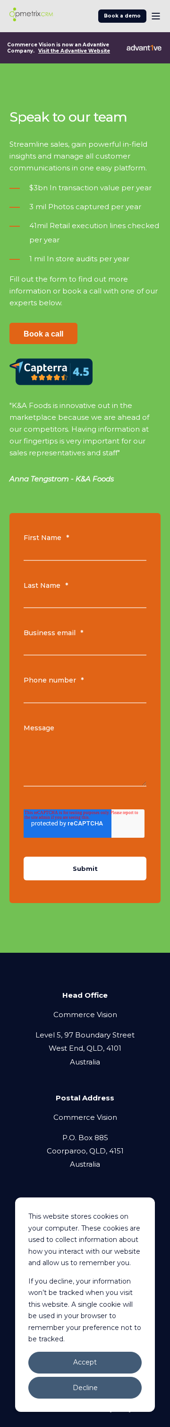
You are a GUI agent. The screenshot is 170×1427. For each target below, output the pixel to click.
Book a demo (122, 16)
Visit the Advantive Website (74, 51)
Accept (85, 1362)
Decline (85, 1387)
